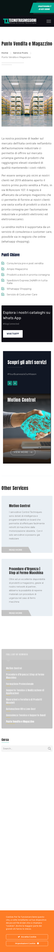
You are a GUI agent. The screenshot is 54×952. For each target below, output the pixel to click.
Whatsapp (13, 334)
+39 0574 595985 (44, 9)
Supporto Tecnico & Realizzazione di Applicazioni (25, 692)
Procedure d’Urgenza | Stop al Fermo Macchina (26, 570)
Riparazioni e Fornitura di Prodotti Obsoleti (24, 701)
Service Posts (20, 53)
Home (5, 53)
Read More (15, 549)
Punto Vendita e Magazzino (20, 721)
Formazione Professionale (19, 684)
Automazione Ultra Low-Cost (21, 709)
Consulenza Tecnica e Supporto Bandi (26, 715)
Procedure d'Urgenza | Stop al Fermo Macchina (25, 676)
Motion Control (21, 399)
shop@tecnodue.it (44, 6)
